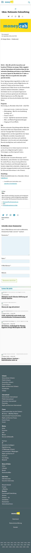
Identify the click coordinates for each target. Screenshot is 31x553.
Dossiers (4, 491)
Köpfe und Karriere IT (8, 453)
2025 (5, 542)
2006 (10, 547)
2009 (28, 544)
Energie (4, 487)
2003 (21, 547)
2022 (15, 542)
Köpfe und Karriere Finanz (9, 418)
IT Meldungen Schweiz (8, 449)
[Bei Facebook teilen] (12, 16)
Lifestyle (4, 468)
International (5, 395)
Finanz (4, 409)
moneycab (6, 34)
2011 (22, 544)
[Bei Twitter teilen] (8, 16)
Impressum (15, 519)
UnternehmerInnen (7, 504)
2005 (14, 547)
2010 (25, 544)
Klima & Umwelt (6, 485)
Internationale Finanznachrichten (11, 416)
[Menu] (2, 2)
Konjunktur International (9, 401)
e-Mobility (5, 489)
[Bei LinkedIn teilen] (19, 16)
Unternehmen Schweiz (8, 378)
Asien (3, 428)
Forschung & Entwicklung (9, 493)
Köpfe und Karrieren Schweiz (10, 386)
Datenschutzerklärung (15, 523)
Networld (4, 460)
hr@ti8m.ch (4, 178)
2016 (5, 544)
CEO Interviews (6, 478)
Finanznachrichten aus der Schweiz (12, 411)
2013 (15, 544)
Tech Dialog (5, 458)
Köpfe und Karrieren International (11, 405)
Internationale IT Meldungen (10, 451)
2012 (18, 544)
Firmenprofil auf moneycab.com (10, 202)
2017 (2, 544)
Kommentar (5, 235)
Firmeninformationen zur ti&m (10, 205)
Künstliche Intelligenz (8, 445)
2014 (12, 544)
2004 (17, 547)
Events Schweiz (6, 384)
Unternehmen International (9, 397)
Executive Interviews (8, 481)
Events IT (4, 455)
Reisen (4, 470)
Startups (4, 441)
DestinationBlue (6, 472)
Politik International (7, 399)
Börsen (4, 434)
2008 (3, 547)
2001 (27, 547)
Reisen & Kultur (6, 464)
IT (15, 9)
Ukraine (4, 495)
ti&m (4, 203)
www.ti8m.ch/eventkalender (10, 183)
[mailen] (22, 16)
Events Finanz (6, 420)
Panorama (5, 403)
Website (4, 273)
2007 (7, 547)
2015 (8, 544)
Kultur (3, 466)
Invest (4, 422)
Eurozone (4, 430)
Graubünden (5, 388)
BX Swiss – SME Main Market (10, 413)
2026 (1, 542)
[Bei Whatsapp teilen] (15, 16)
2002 (24, 547)
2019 (25, 542)
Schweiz (4, 376)
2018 (29, 542)
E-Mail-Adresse (6, 265)
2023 (12, 542)
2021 (18, 542)
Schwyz (4, 390)
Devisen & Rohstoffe (7, 437)
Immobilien (5, 499)
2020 (22, 542)
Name (4, 258)
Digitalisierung (6, 447)
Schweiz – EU (6, 497)
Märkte (4, 426)
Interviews (5, 476)
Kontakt (15, 527)
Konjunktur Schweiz (7, 382)
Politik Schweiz (6, 380)
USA (3, 432)
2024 (8, 542)
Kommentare (5, 502)
